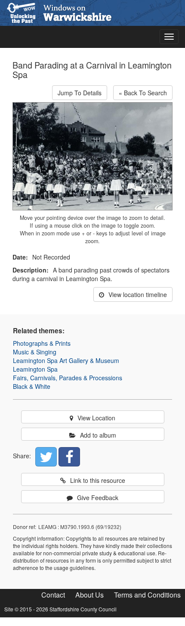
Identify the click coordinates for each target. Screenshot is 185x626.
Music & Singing (34, 351)
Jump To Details (80, 92)
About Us (89, 595)
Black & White (31, 386)
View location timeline (137, 294)
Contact (53, 595)
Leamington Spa (35, 369)
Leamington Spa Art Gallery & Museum (66, 360)
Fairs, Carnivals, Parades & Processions (67, 377)
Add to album (98, 435)
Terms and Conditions (147, 595)
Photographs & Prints (42, 343)
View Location (96, 417)
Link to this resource (97, 480)
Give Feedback (97, 497)
